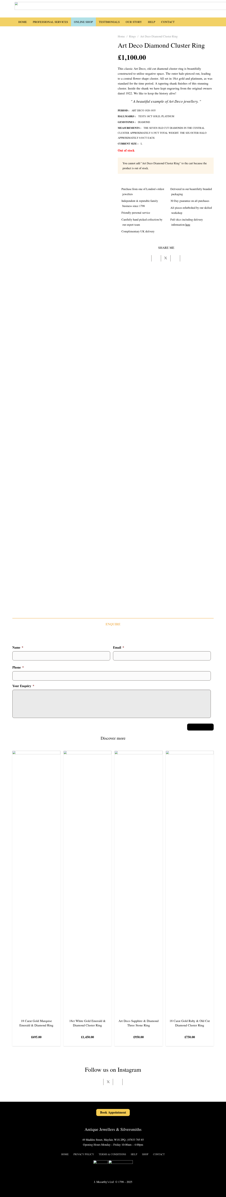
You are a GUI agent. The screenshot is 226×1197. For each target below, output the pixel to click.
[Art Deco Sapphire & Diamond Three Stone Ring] (139, 753)
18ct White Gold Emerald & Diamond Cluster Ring (87, 1023)
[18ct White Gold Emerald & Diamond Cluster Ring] (88, 753)
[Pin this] (175, 258)
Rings (132, 36)
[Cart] (201, 21)
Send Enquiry (200, 727)
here (187, 225)
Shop (145, 1154)
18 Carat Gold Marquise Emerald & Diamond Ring (36, 1023)
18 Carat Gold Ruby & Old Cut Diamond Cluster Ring (190, 1023)
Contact (159, 1154)
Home (121, 36)
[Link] (212, 22)
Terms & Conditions (112, 1154)
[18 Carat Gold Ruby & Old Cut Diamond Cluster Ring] (190, 753)
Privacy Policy (83, 1154)
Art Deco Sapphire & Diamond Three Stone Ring (138, 1023)
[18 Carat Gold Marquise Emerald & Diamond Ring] (36, 753)
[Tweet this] (166, 258)
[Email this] (146, 258)
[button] (182, 21)
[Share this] (156, 258)
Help (134, 1154)
